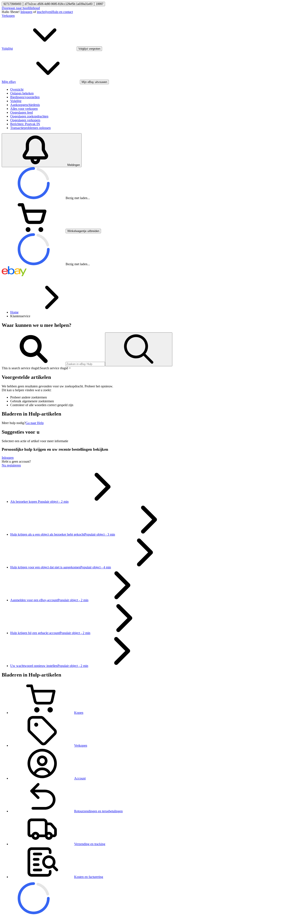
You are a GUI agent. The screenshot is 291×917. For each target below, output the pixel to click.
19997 (99, 4)
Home (14, 312)
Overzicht (16, 89)
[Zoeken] (138, 349)
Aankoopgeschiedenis (25, 105)
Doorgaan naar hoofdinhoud (21, 8)
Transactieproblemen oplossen (30, 128)
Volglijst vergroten (89, 48)
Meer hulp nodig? (14, 423)
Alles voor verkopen (24, 108)
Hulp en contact (62, 12)
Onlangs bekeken (22, 93)
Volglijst (15, 101)
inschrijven (44, 12)
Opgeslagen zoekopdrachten (29, 116)
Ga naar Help (35, 423)
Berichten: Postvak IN (25, 124)
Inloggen (26, 12)
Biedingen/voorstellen (25, 97)
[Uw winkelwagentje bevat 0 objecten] (34, 231)
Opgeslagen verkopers (25, 120)
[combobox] (85, 364)
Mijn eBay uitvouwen (94, 82)
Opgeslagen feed (21, 112)
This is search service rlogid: (21, 368)
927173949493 (12, 4)
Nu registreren (11, 465)
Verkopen (8, 15)
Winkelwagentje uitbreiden (83, 231)
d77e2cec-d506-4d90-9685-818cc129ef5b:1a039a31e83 (58, 4)
